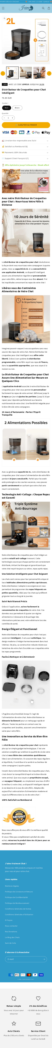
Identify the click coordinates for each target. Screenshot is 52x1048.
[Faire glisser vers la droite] (49, 73)
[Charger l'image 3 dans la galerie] (39, 73)
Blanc (17, 108)
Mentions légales (12, 886)
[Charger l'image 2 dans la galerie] (26, 73)
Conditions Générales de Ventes (18, 909)
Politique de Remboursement (17, 903)
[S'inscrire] (44, 959)
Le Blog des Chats (12, 937)
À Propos (8, 920)
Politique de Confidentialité (16, 897)
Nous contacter (11, 926)
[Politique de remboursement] (18, 826)
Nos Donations (11, 931)
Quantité (5, 113)
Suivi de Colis (10, 943)
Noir (6, 108)
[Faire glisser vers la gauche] (3, 73)
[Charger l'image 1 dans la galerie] (12, 73)
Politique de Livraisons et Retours (19, 891)
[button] (3, 8)
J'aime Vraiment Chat (27, 979)
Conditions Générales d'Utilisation (19, 914)
